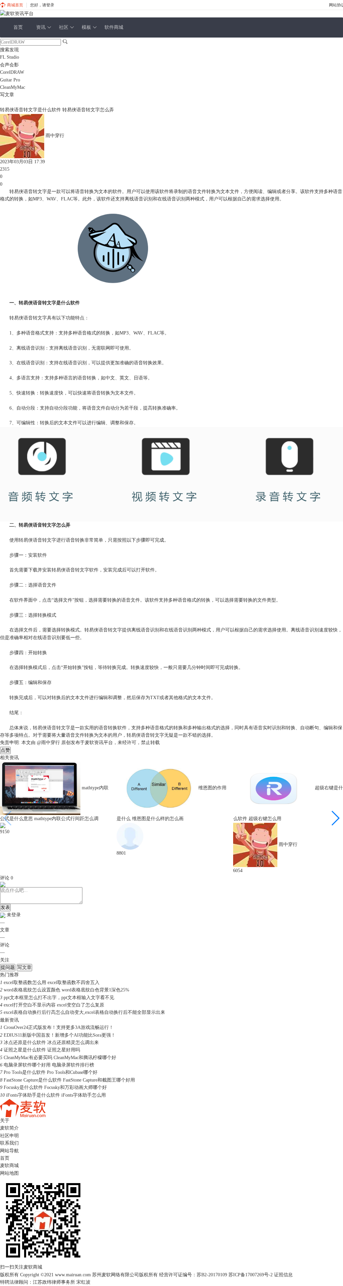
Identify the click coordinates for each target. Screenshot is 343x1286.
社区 (63, 27)
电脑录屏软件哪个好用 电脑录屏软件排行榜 (49, 1064)
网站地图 (9, 1173)
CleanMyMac (12, 87)
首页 (18, 27)
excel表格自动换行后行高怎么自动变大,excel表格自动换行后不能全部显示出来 (84, 1012)
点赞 (5, 750)
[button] (335, 818)
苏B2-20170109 (212, 1274)
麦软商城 (9, 1165)
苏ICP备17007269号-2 (250, 1274)
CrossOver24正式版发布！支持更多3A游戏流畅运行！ (59, 1027)
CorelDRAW (12, 72)
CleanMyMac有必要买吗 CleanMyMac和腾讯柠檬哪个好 (60, 1057)
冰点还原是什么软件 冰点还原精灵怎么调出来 (51, 1042)
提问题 (8, 967)
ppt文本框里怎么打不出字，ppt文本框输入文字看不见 (59, 997)
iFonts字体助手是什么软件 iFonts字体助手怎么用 (56, 1095)
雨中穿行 (55, 135)
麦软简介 (9, 1127)
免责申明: (10, 742)
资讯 (41, 27)
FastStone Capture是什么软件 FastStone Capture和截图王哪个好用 (69, 1080)
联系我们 (9, 1143)
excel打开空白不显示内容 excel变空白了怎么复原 (54, 1004)
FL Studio (9, 57)
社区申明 (9, 1135)
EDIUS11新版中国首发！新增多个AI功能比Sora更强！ (60, 1035)
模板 (86, 27)
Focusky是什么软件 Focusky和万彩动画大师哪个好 (55, 1087)
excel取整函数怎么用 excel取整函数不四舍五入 (51, 982)
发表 (5, 907)
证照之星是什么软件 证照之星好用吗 (42, 1049)
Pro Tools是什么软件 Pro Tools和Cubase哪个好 (50, 1072)
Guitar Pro (10, 79)
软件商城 (114, 27)
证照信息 (283, 1274)
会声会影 (9, 64)
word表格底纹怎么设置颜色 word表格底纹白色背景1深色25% (66, 989)
